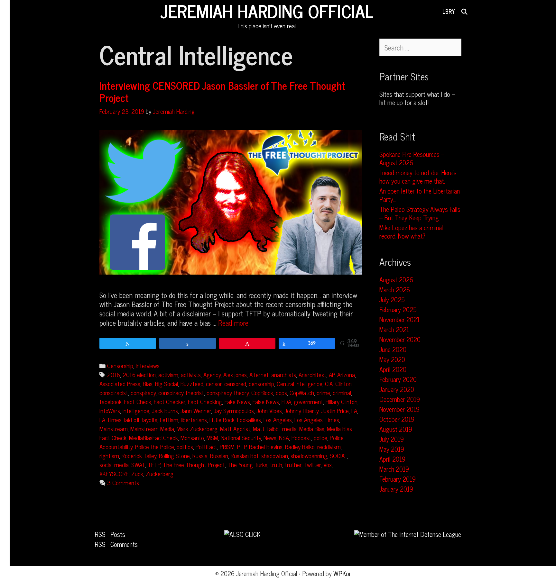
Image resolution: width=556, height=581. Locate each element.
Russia (200, 455)
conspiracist (113, 392)
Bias (148, 383)
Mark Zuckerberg (197, 428)
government (308, 401)
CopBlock (262, 392)
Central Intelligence (299, 383)
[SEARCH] (464, 11)
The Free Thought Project (194, 464)
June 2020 (392, 349)
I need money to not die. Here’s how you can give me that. (418, 176)
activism (168, 374)
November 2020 (400, 339)
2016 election (139, 374)
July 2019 (391, 439)
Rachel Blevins (266, 446)
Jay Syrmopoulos (234, 410)
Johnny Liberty (301, 410)
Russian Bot (245, 455)
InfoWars (109, 410)
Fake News (237, 401)
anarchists (283, 374)
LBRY (448, 11)
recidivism (329, 446)
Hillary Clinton (341, 401)
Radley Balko (300, 446)
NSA (284, 437)
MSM (212, 437)
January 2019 (396, 489)
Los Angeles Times (316, 419)
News (270, 437)
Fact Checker (169, 401)
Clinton (343, 383)
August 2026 (396, 279)
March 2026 (394, 289)
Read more (233, 323)
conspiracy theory (228, 392)
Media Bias (311, 428)
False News (266, 401)
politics (185, 446)
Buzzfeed (192, 383)
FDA (286, 401)
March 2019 (394, 469)
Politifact (206, 446)
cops (281, 392)
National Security (241, 437)
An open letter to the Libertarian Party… (419, 195)
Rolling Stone (174, 455)
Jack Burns (165, 410)
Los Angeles (278, 419)
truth (276, 464)
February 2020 (398, 379)
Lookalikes (249, 419)
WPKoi (341, 573)
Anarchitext (312, 374)
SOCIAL (338, 455)
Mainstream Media (152, 428)
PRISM (227, 446)
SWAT (138, 464)
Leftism (169, 419)
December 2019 (399, 399)
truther (293, 464)
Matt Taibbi (266, 428)
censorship (261, 383)
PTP (241, 446)
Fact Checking (205, 401)
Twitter (312, 464)
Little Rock (222, 419)
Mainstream (113, 428)
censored (235, 383)
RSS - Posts (110, 534)
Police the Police (154, 446)
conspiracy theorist (181, 392)
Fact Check (137, 401)
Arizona (346, 374)
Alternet (259, 374)
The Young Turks (247, 464)
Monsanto (192, 437)
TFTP (154, 464)
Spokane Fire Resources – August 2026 (411, 158)
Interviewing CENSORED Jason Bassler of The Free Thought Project (222, 91)
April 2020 (392, 369)
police (320, 437)
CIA (329, 383)
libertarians (194, 419)
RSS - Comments (116, 544)
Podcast (301, 437)
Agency (212, 374)
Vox (327, 464)
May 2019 (391, 449)
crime (323, 392)
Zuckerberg (159, 473)
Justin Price (335, 410)
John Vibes (269, 410)
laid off (132, 419)
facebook (110, 401)
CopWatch (302, 392)
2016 (113, 374)
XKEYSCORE (114, 473)
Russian (219, 455)
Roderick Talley (139, 455)
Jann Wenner (196, 410)
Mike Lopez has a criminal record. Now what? (411, 231)
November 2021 (399, 319)
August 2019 (395, 429)
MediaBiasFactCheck (153, 437)
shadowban (274, 455)
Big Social (166, 383)
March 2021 (394, 329)
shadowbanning (309, 455)
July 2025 (392, 299)
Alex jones (235, 374)
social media (114, 464)
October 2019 (396, 419)
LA (354, 410)
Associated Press (119, 383)
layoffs (149, 419)
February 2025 (398, 309)
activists (191, 374)
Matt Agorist (235, 428)
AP (332, 374)
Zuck (137, 473)
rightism (109, 455)
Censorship (120, 365)
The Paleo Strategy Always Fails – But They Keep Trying (419, 213)
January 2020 (396, 389)
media (289, 428)
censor (214, 383)
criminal (342, 392)
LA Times (110, 419)
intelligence (136, 410)
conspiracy (143, 392)
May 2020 (392, 359)
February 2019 (397, 479)
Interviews (148, 365)
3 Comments (123, 482)
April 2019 (392, 459)
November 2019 (399, 409)
